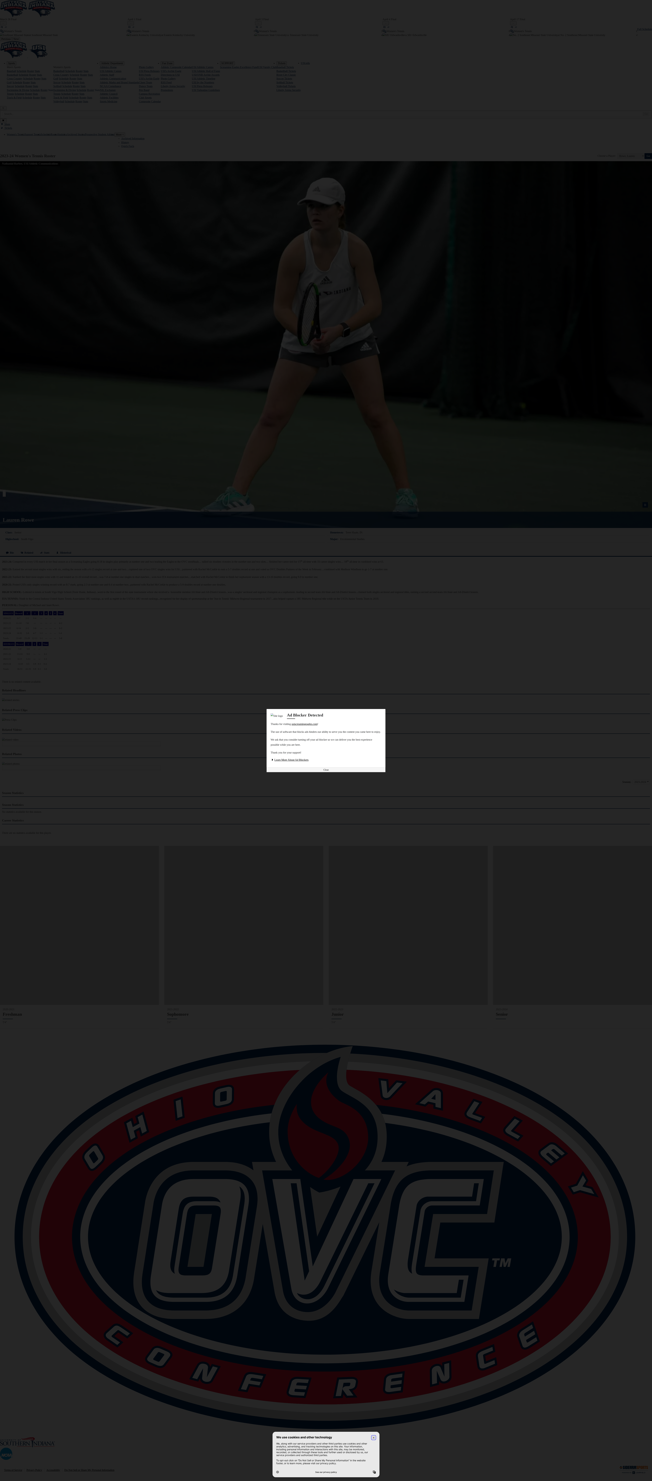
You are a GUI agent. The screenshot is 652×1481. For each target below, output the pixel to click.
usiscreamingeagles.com (304, 724)
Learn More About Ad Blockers (291, 759)
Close (326, 770)
